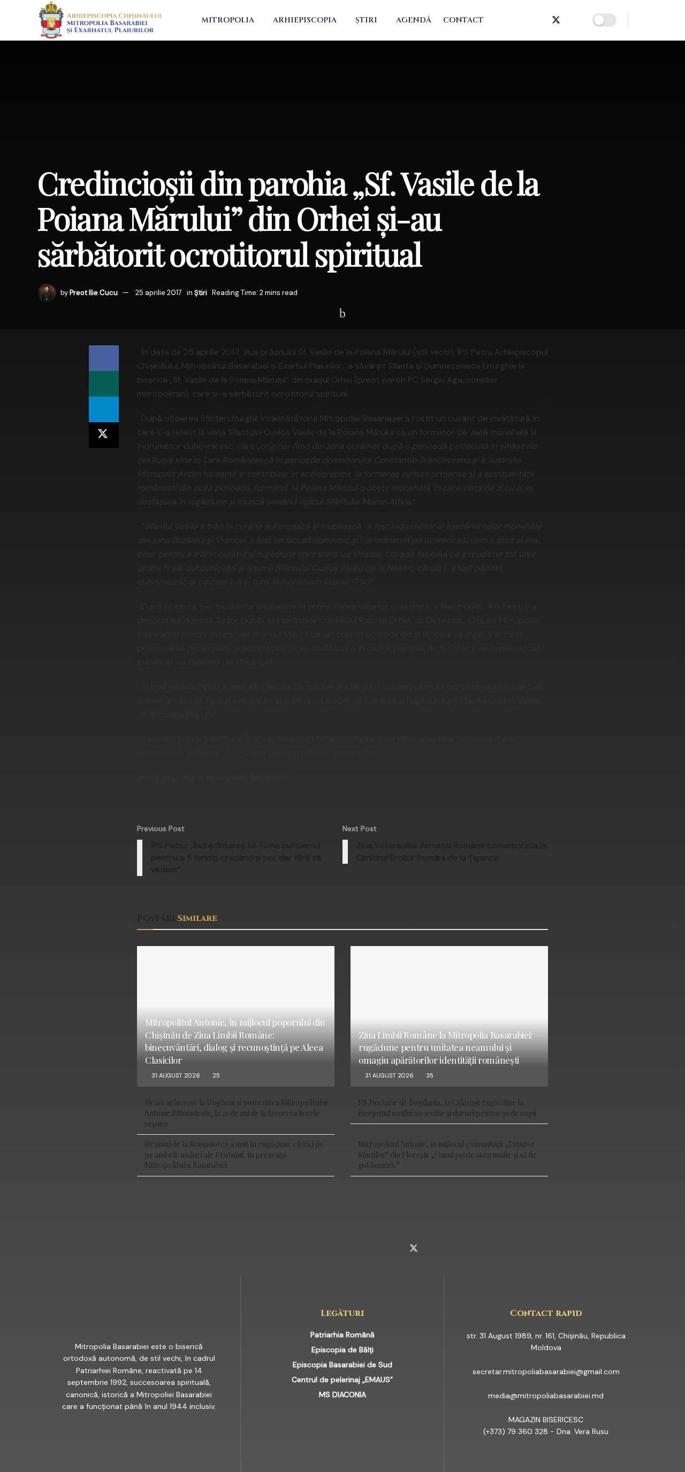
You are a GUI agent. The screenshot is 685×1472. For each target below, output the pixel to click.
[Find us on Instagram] (520, 20)
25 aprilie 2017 (158, 292)
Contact (463, 20)
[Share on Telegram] (104, 409)
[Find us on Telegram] (538, 20)
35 (428, 1075)
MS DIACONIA (342, 1394)
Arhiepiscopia (305, 20)
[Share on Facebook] (104, 358)
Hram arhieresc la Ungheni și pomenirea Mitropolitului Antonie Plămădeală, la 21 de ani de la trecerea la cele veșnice (236, 1112)
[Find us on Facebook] (503, 20)
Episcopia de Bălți (342, 1349)
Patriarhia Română (342, 1334)
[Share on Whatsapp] (104, 384)
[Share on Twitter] (104, 435)
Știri (366, 20)
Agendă (413, 20)
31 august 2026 (175, 1075)
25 (215, 1075)
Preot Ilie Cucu (94, 292)
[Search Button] (644, 20)
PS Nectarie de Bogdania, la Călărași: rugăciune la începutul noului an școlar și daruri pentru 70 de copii (447, 1107)
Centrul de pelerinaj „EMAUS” (342, 1379)
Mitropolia (227, 20)
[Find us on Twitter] (556, 20)
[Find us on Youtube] (574, 20)
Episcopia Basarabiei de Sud (342, 1364)
